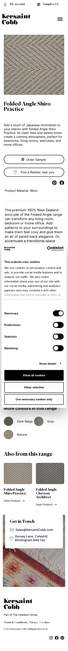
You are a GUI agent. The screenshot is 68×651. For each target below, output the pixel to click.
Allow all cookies (34, 375)
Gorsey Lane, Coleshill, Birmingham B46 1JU (31, 538)
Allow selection (34, 387)
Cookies (45, 622)
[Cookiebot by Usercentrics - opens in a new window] (48, 248)
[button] (60, 19)
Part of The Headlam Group (21, 614)
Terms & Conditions (15, 622)
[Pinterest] (62, 638)
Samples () (50, 4)
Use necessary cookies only (34, 399)
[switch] (58, 325)
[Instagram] (51, 638)
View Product (12, 500)
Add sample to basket (34, 159)
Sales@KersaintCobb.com (34, 530)
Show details (47, 363)
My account (17, 4)
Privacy (33, 622)
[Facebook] (57, 638)
